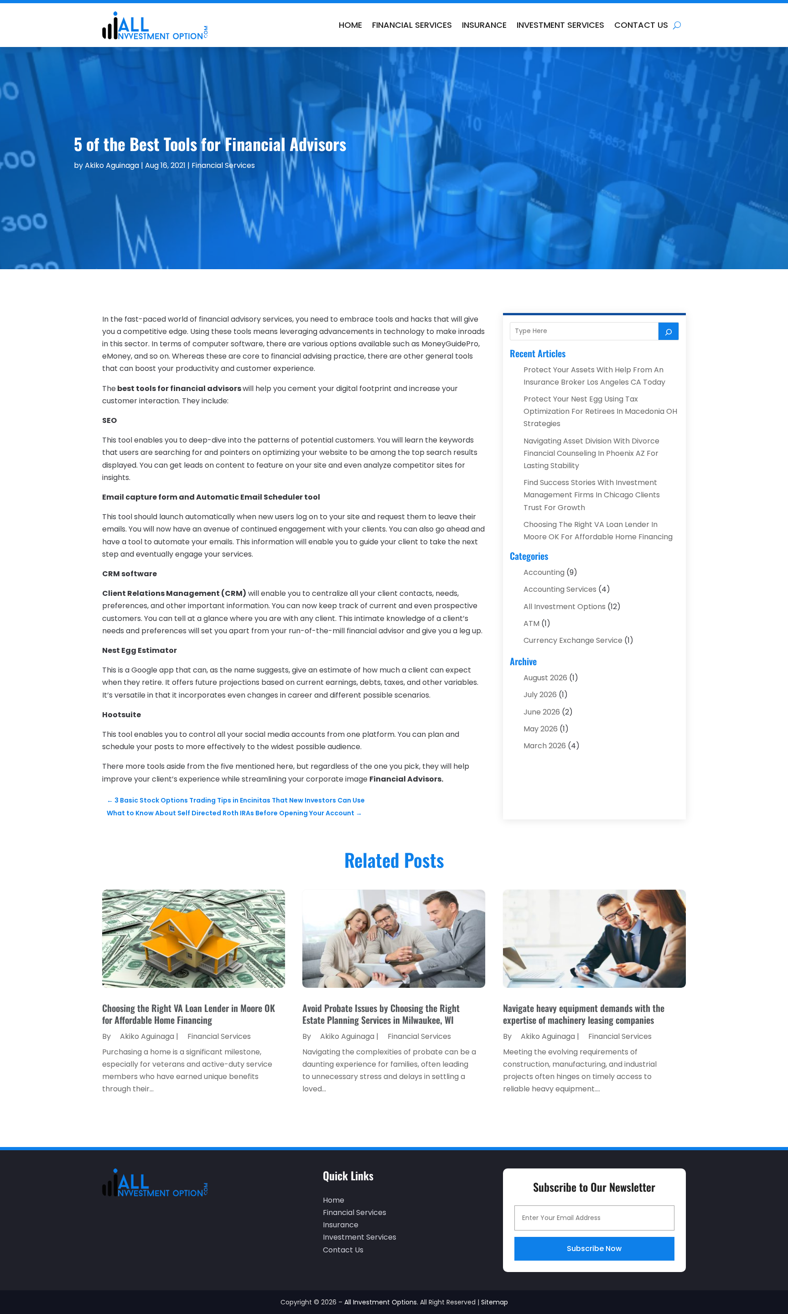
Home (350, 25)
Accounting (544, 572)
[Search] (668, 331)
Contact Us (641, 25)
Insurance (484, 25)
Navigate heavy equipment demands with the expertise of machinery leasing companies (583, 1014)
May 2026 (541, 729)
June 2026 (542, 712)
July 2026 (540, 694)
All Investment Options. (381, 1302)
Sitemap (494, 1302)
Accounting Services (560, 589)
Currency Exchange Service (573, 640)
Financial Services (412, 25)
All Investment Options (565, 606)
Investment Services (560, 25)
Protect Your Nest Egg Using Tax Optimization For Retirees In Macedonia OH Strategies (600, 411)
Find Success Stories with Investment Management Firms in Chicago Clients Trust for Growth (592, 494)
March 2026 (545, 745)
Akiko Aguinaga (112, 165)
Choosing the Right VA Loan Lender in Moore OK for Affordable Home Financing (188, 1014)
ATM (531, 623)
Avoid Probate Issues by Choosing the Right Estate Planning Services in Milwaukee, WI (381, 1014)
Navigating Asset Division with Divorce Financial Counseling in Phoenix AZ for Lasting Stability (591, 453)
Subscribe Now (594, 1248)
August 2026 (545, 678)
